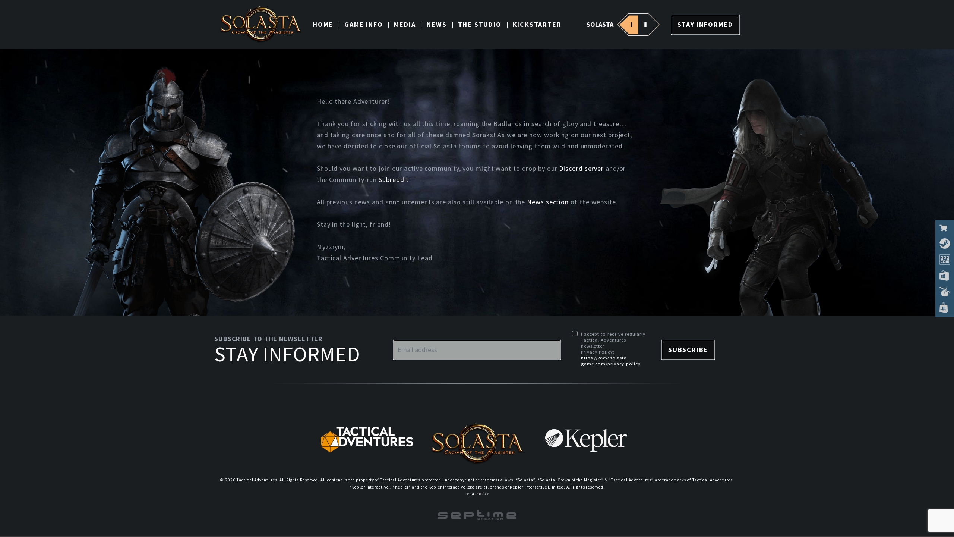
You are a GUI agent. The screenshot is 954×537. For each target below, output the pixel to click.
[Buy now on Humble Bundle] (944, 291)
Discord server (581, 168)
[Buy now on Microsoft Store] (944, 275)
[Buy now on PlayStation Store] (944, 307)
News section (548, 202)
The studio (480, 24)
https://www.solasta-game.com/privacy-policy (611, 361)
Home (323, 24)
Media (405, 24)
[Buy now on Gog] (944, 259)
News (436, 24)
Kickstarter (537, 24)
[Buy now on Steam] (944, 243)
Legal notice (477, 493)
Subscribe (688, 349)
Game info (363, 24)
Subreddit (394, 179)
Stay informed (705, 24)
